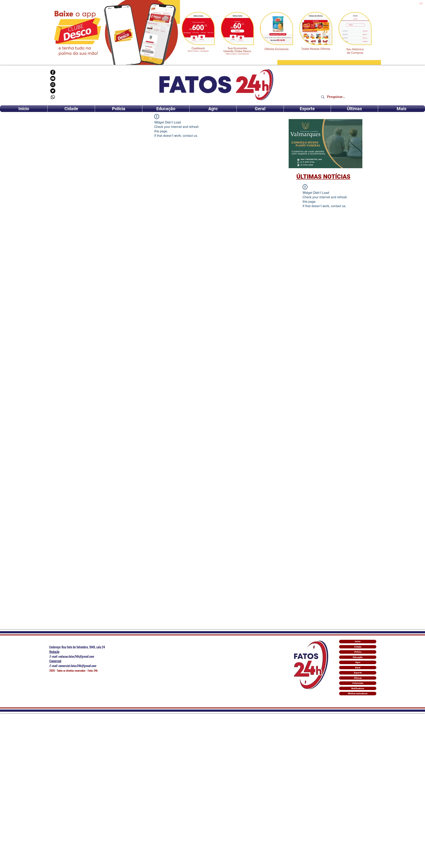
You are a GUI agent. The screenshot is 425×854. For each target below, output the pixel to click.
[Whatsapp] (52, 97)
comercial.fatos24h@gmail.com (77, 665)
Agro (357, 662)
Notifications (357, 688)
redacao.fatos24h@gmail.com (76, 656)
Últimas (358, 678)
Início (358, 641)
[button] (325, 143)
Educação (358, 657)
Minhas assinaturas (357, 693)
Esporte (358, 672)
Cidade (357, 647)
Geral (357, 667)
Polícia (357, 652)
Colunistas (357, 683)
